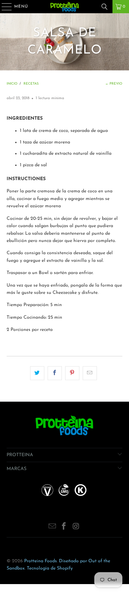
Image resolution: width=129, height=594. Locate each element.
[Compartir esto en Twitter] (37, 373)
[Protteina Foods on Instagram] (76, 527)
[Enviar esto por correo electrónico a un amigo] (90, 373)
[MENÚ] (3, 6)
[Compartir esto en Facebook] (55, 373)
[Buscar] (104, 6)
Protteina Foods (40, 561)
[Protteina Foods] (64, 6)
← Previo (113, 84)
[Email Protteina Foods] (52, 527)
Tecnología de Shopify (50, 568)
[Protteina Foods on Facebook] (64, 527)
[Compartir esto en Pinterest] (72, 373)
